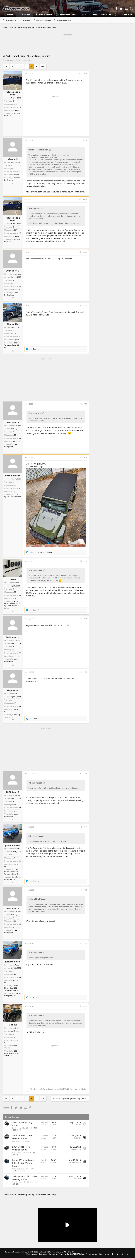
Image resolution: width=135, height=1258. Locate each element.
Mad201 (13, 1024)
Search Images (64, 20)
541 (18, 1130)
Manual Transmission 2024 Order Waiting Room (23, 1163)
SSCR (78, 1125)
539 (35, 1128)
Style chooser (31, 1254)
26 (17, 1184)
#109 (85, 252)
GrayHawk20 (17, 1182)
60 (15, 592)
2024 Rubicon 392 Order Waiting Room (24, 1178)
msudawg (16, 1152)
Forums (26, 14)
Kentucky (16, 289)
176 (15, 1171)
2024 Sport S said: (35, 570)
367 (15, 104)
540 (14, 1130)
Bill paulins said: (35, 783)
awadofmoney (18, 1168)
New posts (11, 20)
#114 (85, 619)
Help (100, 1254)
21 (17, 1154)
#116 (85, 773)
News (10, 14)
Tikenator (77, 1179)
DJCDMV (15, 1141)
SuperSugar (76, 1149)
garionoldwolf (12, 845)
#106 (85, 73)
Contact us (53, 1254)
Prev (6, 66)
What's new (45, 14)
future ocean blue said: (38, 150)
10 (13, 101)
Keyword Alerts (67, 14)
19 (34, 1152)
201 (15, 1037)
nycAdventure (12, 475)
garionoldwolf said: (36, 899)
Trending (26, 20)
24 (36, 1182)
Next (42, 66)
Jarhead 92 (9, 60)
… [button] (17, 66)
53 (15, 333)
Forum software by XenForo (26, 1252)
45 (15, 703)
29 (15, 485)
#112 (85, 457)
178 (23, 1171)
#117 (85, 827)
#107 (85, 140)
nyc (14, 491)
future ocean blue (13, 93)
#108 (85, 199)
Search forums (43, 20)
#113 (85, 561)
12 (14, 168)
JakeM (12, 579)
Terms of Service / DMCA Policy (71, 1254)
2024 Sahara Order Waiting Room (22, 1137)
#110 (85, 305)
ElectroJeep (16, 1128)
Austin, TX (17, 598)
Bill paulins (12, 690)
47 (15, 858)
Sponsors (43, 1254)
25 (14, 1184)
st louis (16, 110)
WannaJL (13, 159)
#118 (85, 890)
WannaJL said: (34, 208)
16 (31, 60)
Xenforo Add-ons (61, 1252)
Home (106, 1254)
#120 (85, 1006)
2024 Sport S (12, 270)
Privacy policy (91, 1254)
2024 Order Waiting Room (22, 1124)
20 (14, 1154)
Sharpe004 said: (35, 413)
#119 (85, 943)
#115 (85, 672)
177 (19, 1171)
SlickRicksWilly (75, 1162)
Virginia (16, 340)
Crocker (16, 175)
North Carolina (10, 1047)
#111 (85, 404)
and (40, 552)
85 (15, 283)
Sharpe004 (13, 324)
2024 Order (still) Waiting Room (21, 1148)
